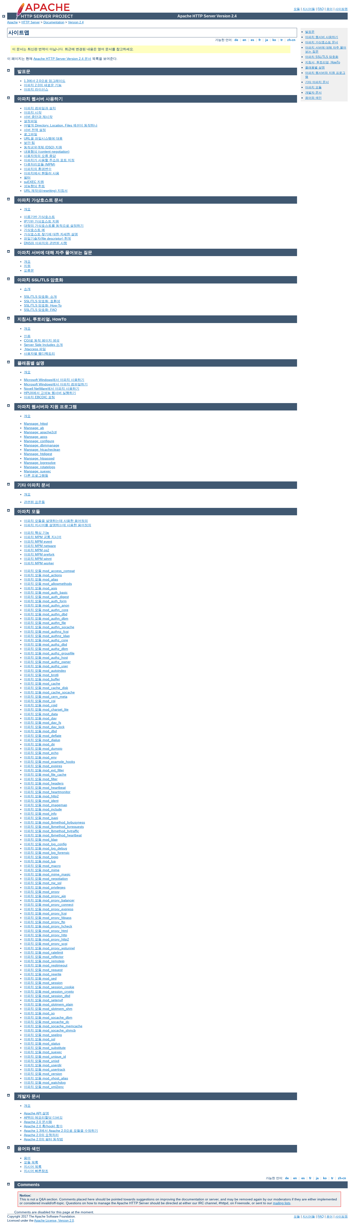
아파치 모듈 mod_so (39, 1013)
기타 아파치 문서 (317, 82)
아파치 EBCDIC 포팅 (39, 397)
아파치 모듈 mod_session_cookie (49, 987)
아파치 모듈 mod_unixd (41, 1061)
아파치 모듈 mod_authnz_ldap (47, 636)
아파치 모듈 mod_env (40, 757)
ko (274, 40)
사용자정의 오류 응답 (40, 156)
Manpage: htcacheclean (42, 449)
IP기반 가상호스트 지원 (41, 221)
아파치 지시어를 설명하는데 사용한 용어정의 (57, 525)
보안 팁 (29, 143)
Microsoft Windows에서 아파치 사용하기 (54, 380)
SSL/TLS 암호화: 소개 (40, 296)
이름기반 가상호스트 (39, 217)
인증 (27, 336)
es (252, 40)
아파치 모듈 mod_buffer (42, 679)
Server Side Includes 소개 (43, 345)
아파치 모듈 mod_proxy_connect (48, 904)
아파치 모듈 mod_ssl (39, 1039)
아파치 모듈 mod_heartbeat (45, 787)
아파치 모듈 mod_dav (40, 718)
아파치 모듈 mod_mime (41, 870)
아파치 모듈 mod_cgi (39, 701)
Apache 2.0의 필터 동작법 (43, 1139)
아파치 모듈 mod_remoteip (44, 961)
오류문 (29, 270)
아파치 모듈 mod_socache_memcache (53, 1026)
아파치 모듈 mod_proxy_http (45, 935)
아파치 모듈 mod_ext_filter (44, 770)
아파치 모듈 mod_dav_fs (42, 722)
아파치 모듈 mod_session (43, 983)
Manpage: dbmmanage (41, 445)
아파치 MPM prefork (39, 554)
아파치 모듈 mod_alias (41, 579)
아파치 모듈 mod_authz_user (46, 666)
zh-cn (291, 40)
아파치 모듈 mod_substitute (45, 1048)
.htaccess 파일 (35, 349)
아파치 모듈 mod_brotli (41, 675)
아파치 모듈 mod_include (43, 809)
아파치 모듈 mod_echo (41, 753)
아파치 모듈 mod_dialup (42, 740)
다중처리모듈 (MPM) (39, 164)
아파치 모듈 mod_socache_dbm (48, 1017)
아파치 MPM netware (40, 546)
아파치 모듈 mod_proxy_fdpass (47, 918)
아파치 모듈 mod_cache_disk (46, 688)
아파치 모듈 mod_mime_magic (47, 874)
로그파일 (30, 134)
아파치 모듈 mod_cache (42, 683)
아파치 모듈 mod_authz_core (46, 640)
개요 (27, 209)
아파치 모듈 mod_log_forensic (46, 853)
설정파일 (30, 121)
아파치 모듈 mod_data (41, 714)
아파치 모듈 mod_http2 (41, 796)
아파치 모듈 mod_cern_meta (45, 696)
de (236, 40)
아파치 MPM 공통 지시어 (42, 537)
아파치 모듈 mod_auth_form (45, 601)
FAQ (321, 9)
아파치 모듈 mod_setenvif (43, 1000)
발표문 (309, 32)
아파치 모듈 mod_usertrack (44, 1069)
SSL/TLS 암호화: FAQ (40, 310)
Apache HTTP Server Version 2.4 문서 (62, 59)
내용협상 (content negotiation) (46, 151)
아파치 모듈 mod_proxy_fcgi (45, 913)
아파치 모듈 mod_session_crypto (49, 991)
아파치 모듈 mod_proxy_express (48, 909)
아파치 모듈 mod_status (42, 1043)
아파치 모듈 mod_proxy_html (46, 931)
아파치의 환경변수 (38, 169)
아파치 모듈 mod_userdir (43, 1065)
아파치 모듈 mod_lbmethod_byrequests (54, 827)
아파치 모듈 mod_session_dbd (47, 996)
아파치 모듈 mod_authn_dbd (45, 614)
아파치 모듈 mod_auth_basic (46, 592)
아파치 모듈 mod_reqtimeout (45, 965)
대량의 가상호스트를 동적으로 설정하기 (54, 226)
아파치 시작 (33, 112)
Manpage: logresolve (40, 463)
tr (282, 40)
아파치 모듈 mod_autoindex (45, 671)
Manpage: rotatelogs (39, 467)
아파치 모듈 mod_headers (44, 783)
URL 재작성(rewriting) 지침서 (46, 190)
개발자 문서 (313, 92)
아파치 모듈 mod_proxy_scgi (45, 944)
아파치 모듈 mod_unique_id (45, 1056)
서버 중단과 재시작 (38, 117)
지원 (27, 266)
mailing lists (281, 1203)
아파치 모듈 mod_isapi (41, 818)
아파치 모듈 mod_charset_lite (46, 709)
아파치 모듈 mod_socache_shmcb (50, 1030)
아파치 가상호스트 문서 (321, 42)
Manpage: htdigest (38, 454)
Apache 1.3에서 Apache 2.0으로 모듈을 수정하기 (61, 1131)
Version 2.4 (76, 22)
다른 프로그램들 (36, 475)
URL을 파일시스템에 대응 (43, 138)
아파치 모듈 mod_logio (41, 857)
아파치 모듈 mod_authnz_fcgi (46, 631)
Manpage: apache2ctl (40, 432)
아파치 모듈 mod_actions (43, 575)
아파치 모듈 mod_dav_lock (44, 727)
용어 (329, 9)
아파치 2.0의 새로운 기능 (43, 85)
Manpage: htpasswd (39, 458)
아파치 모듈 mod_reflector (44, 957)
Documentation (53, 22)
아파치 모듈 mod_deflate (42, 736)
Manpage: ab (34, 428)
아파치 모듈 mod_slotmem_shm (48, 1009)
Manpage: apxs (35, 437)
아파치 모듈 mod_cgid (40, 705)
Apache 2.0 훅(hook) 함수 (43, 1126)
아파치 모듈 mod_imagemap (45, 805)
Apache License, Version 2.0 (54, 1220)
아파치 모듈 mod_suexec (43, 1052)
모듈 (297, 9)
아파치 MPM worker (39, 563)
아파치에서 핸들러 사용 (41, 173)
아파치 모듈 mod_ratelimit (43, 952)
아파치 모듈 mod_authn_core (46, 610)
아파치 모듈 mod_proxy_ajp (45, 896)
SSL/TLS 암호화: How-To (43, 305)
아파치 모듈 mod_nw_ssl (42, 883)
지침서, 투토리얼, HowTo (322, 62)
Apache (12, 22)
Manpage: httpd (36, 423)
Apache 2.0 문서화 (38, 1122)
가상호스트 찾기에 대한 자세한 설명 (51, 234)
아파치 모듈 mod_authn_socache (49, 627)
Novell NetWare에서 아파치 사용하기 (51, 388)
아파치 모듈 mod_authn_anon (46, 605)
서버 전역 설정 (35, 130)
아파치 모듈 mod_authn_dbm (46, 618)
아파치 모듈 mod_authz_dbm (46, 649)
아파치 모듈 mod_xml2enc (44, 1087)
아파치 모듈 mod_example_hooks (49, 762)
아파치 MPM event (38, 541)
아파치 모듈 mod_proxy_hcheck (48, 926)
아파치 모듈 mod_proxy (41, 892)
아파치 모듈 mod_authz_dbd (45, 644)
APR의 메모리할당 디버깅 (43, 1117)
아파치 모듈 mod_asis (40, 588)
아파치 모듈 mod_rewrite (42, 974)
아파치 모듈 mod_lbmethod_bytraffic (51, 831)
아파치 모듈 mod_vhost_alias (46, 1078)
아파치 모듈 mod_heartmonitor (47, 792)
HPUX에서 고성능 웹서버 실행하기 (50, 393)
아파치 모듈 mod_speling (43, 1035)
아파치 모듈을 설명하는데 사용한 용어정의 (56, 521)
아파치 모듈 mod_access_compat (49, 571)
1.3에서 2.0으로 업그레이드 (44, 81)
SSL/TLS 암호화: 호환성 (42, 301)
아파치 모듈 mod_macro (42, 866)
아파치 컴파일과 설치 (40, 108)
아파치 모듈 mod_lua (40, 861)
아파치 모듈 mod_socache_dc (46, 1022)
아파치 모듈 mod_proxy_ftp (44, 922)
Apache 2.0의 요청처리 (41, 1135)
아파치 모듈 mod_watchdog (45, 1082)
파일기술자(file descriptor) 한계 (47, 238)
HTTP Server (30, 22)
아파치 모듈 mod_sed (40, 978)
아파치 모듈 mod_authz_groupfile (49, 653)
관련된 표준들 (34, 502)
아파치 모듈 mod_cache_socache (49, 692)
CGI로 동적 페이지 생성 (41, 340)
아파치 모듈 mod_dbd (40, 731)
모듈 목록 (31, 1162)
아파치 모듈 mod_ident (41, 801)
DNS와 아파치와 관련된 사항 (45, 243)
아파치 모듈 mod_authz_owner (47, 662)
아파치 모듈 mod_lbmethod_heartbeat (53, 835)
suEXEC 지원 (34, 182)
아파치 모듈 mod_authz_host (46, 657)
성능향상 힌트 (34, 186)
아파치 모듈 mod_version (43, 1074)
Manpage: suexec (37, 471)
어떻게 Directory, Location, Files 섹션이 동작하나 (60, 125)
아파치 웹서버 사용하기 (321, 37)
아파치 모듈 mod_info (40, 813)
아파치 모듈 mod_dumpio (43, 748)
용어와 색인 (313, 98)
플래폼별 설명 (315, 67)
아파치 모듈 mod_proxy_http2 (46, 939)
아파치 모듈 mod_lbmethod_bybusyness (54, 822)
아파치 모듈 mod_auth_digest (46, 597)
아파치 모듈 (313, 87)
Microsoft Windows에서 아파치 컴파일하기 (56, 384)
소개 (27, 289)
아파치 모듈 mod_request (43, 970)
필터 (27, 177)
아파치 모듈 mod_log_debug (45, 848)
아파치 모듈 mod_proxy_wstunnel (49, 948)
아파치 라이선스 (36, 89)
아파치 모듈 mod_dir (39, 744)
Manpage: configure (39, 441)
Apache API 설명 (36, 1113)
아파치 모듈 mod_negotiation (46, 878)
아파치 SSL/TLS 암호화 (321, 57)
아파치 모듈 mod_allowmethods (48, 584)
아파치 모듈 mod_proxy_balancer (49, 900)
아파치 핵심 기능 (36, 533)
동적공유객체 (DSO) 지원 (43, 147)
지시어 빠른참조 (36, 1171)
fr (260, 40)
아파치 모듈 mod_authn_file (45, 623)
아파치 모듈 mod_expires (43, 766)
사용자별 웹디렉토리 (39, 353)
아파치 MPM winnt (38, 559)
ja (266, 40)
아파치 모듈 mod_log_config (45, 844)
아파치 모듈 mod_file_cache (45, 774)
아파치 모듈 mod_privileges (44, 887)
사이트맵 (341, 9)
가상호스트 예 (34, 230)
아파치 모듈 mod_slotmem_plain (48, 1004)
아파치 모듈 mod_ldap (41, 839)
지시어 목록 (33, 1166)
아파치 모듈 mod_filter (41, 779)
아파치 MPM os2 (36, 550)
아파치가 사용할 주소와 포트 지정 (49, 160)
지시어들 (309, 9)
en (244, 40)
